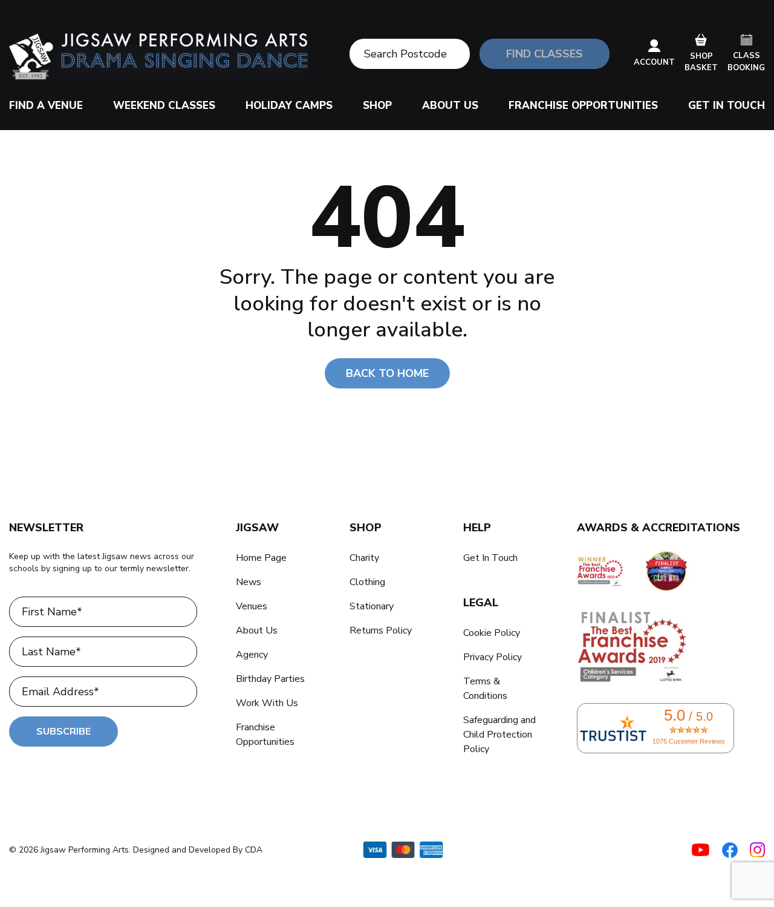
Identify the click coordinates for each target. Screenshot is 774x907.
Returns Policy (381, 630)
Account (654, 62)
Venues (251, 606)
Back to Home (387, 373)
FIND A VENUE (46, 106)
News (248, 582)
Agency (252, 654)
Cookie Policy (491, 633)
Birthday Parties (270, 679)
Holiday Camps (289, 106)
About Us (450, 106)
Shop (377, 106)
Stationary (372, 606)
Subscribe (63, 731)
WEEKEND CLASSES (164, 106)
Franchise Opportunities (583, 106)
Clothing (367, 582)
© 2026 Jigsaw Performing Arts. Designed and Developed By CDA (135, 850)
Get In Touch (726, 106)
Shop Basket (701, 62)
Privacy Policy (492, 657)
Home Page (261, 558)
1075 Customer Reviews (688, 741)
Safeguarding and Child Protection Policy (499, 734)
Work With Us (267, 703)
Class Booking (746, 61)
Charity (364, 558)
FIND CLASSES (544, 54)
